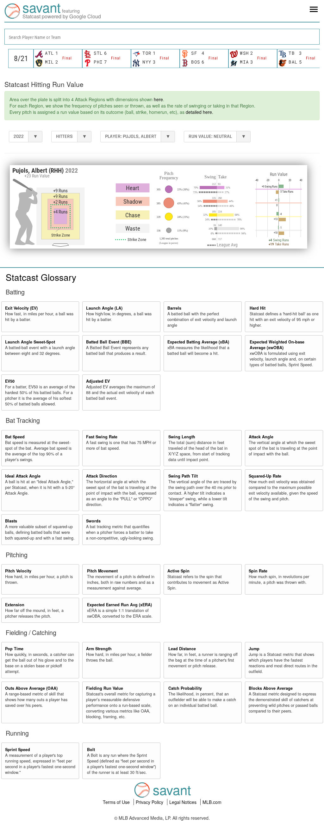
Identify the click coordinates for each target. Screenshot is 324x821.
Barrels (174, 308)
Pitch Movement (102, 571)
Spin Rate (258, 571)
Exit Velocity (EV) (21, 308)
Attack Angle (261, 437)
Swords (93, 521)
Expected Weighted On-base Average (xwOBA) (277, 344)
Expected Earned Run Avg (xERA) (119, 605)
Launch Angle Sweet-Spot (30, 342)
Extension (14, 605)
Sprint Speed (17, 749)
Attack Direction (101, 476)
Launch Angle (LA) (104, 308)
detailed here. (199, 112)
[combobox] (162, 37)
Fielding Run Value (104, 688)
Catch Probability (185, 688)
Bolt (91, 749)
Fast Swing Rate (101, 437)
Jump (254, 648)
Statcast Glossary (41, 277)
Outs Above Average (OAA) (31, 688)
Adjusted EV (98, 381)
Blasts (11, 521)
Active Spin (178, 571)
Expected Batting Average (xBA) (198, 342)
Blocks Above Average (271, 688)
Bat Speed (15, 437)
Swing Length (181, 437)
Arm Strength (99, 648)
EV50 (10, 381)
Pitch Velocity (18, 571)
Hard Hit (257, 308)
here (158, 99)
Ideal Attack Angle (22, 476)
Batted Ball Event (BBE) (108, 342)
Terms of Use (117, 802)
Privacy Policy (150, 802)
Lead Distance (182, 648)
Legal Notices (183, 802)
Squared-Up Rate (265, 476)
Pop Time (14, 648)
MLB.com (211, 802)
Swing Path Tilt (183, 476)
